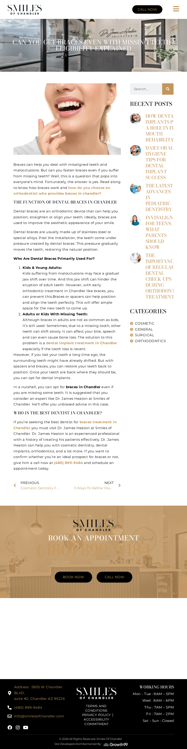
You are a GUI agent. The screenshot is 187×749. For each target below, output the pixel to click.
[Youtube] (25, 727)
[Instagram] (18, 727)
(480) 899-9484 (68, 463)
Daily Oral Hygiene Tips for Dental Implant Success (159, 162)
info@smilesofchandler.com (39, 716)
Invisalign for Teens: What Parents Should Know (159, 232)
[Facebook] (10, 727)
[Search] (168, 89)
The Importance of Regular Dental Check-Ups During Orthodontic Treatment (162, 276)
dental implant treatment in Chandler (81, 343)
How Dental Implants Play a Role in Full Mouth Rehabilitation (165, 127)
